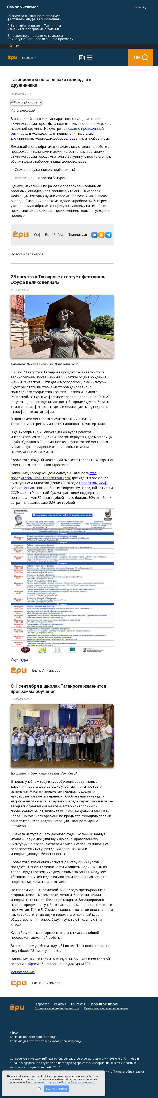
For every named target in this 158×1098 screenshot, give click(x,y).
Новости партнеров (104, 1004)
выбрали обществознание (46, 963)
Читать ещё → (141, 7)
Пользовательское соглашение (106, 1008)
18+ (137, 57)
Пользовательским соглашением (42, 1082)
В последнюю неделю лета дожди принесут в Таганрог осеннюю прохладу (40, 37)
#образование (23, 972)
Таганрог (28, 57)
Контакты (78, 1004)
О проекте (42, 1004)
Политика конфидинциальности (57, 1008)
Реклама (60, 1004)
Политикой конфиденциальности (78, 1082)
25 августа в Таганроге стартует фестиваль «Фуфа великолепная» (34, 17)
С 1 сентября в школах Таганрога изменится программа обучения (34, 27)
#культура (19, 659)
